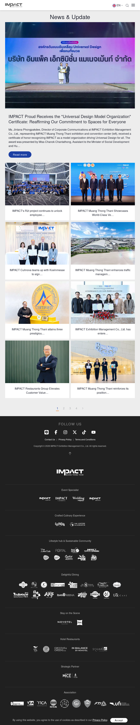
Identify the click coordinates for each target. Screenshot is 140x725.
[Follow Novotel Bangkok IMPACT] (65, 622)
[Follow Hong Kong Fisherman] (44, 584)
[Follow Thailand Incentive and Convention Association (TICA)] (42, 703)
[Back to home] (13, 5)
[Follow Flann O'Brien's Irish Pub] (95, 594)
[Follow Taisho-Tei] (49, 595)
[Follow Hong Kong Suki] (72, 585)
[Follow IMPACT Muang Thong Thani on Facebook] (56, 431)
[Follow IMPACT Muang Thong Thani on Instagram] (65, 431)
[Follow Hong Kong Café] (58, 585)
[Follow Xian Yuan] (23, 585)
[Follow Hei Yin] (34, 585)
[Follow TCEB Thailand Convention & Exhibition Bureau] (70, 675)
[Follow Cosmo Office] (57, 557)
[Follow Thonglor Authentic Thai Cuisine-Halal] (117, 585)
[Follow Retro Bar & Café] (82, 595)
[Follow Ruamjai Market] (94, 557)
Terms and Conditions (85, 439)
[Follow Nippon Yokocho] (36, 594)
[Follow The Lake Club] (45, 550)
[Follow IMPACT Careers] (95, 499)
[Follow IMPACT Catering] (61, 499)
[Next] (82, 408)
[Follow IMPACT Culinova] (60, 524)
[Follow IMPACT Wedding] (78, 499)
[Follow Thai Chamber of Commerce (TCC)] (76, 703)
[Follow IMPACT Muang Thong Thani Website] (70, 472)
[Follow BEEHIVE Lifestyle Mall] (75, 550)
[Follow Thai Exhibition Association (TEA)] (30, 703)
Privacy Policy (65, 439)
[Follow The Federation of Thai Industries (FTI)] (100, 703)
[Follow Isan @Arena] (65, 595)
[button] (127, 5)
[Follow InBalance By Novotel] (80, 649)
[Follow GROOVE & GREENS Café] (60, 649)
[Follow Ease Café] (120, 595)
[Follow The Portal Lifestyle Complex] (60, 550)
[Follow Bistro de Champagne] (87, 584)
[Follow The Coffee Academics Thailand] (77, 524)
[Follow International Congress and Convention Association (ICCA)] (53, 703)
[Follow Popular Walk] (82, 557)
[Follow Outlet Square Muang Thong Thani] (69, 557)
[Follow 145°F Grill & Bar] (46, 649)
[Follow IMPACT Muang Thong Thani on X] (75, 431)
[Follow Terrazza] (103, 584)
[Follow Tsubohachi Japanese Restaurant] (20, 594)
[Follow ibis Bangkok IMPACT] (79, 622)
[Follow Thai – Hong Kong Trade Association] (64, 703)
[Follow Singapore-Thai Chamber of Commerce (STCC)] (17, 703)
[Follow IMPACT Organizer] (45, 499)
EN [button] (118, 5)
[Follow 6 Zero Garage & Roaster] (106, 595)
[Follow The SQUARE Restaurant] (100, 649)
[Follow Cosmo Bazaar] (46, 557)
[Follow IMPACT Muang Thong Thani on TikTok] (84, 431)
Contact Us (50, 439)
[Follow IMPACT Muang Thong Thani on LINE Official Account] (46, 431)
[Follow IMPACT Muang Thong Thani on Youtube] (93, 431)
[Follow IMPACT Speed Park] (91, 550)
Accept (119, 720)
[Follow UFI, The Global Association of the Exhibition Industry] (119, 703)
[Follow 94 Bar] (35, 649)
